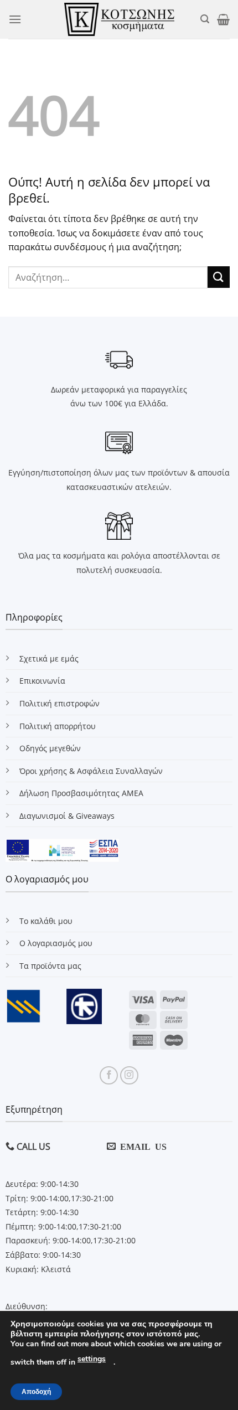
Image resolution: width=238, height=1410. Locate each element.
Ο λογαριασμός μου (55, 943)
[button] (15, 19)
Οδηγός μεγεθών (50, 748)
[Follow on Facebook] (109, 1075)
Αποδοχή (36, 1391)
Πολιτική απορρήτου (57, 726)
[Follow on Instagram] (129, 1075)
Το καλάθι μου (46, 921)
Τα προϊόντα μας (50, 965)
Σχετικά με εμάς (49, 658)
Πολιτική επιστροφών (59, 703)
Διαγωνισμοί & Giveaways (67, 815)
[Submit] (219, 277)
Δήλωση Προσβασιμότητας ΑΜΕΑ (81, 793)
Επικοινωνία (42, 680)
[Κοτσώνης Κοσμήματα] (119, 19)
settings (91, 1359)
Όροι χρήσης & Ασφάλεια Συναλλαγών (91, 771)
